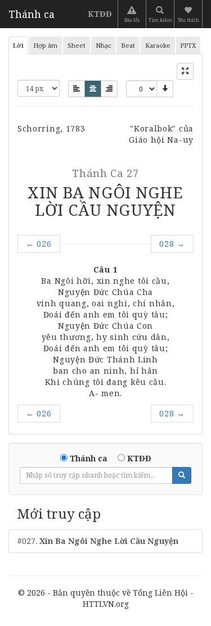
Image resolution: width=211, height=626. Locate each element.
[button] (189, 14)
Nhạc (103, 45)
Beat (128, 45)
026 (39, 243)
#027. (97, 541)
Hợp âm (45, 45)
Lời (18, 45)
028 (172, 243)
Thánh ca (31, 14)
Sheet (77, 45)
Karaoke (157, 45)
